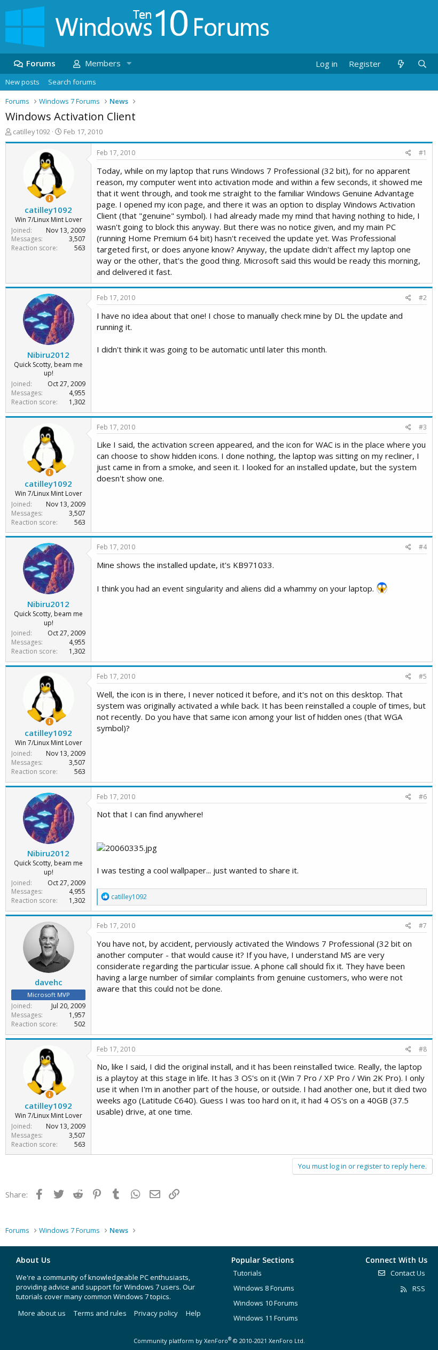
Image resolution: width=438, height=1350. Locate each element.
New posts (22, 82)
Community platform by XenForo (219, 1341)
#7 (423, 925)
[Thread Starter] (49, 198)
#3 (423, 427)
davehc (48, 982)
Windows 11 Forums (265, 1318)
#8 (423, 1049)
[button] (128, 63)
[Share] (408, 153)
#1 (423, 152)
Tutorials (247, 1273)
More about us (42, 1313)
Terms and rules (100, 1313)
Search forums (72, 82)
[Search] (422, 64)
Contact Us (407, 1273)
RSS (418, 1288)
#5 (423, 676)
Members (103, 63)
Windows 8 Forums (263, 1288)
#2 (423, 297)
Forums (41, 63)
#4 (423, 546)
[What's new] (400, 64)
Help (193, 1313)
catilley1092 (31, 131)
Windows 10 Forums (265, 1303)
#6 (423, 796)
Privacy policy (156, 1313)
